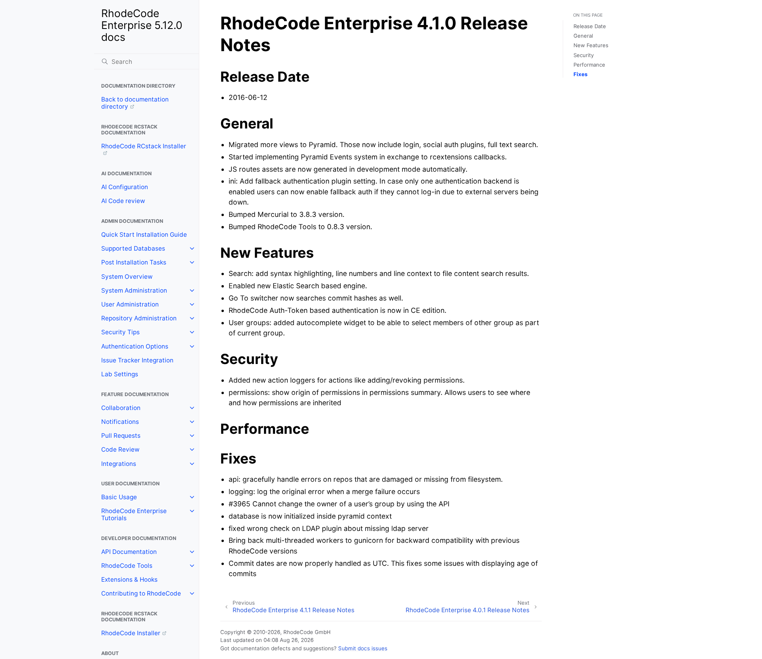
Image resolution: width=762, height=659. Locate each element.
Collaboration (120, 408)
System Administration (134, 290)
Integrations (118, 463)
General (583, 36)
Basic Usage (119, 497)
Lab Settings (119, 374)
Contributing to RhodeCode (141, 593)
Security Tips (120, 332)
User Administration (130, 304)
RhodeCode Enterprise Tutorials (134, 514)
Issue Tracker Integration (137, 360)
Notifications (120, 421)
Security (583, 55)
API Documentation (129, 552)
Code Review (120, 449)
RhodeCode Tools (126, 565)
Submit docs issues (362, 648)
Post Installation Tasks (133, 262)
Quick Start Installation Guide (144, 234)
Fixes (580, 74)
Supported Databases (133, 248)
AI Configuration (124, 187)
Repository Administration (139, 318)
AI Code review (123, 201)
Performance (589, 64)
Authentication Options (134, 346)
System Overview (127, 276)
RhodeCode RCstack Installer (143, 146)
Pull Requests (120, 435)
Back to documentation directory (135, 103)
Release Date (589, 26)
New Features (590, 45)
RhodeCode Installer (130, 633)
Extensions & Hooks (129, 579)
